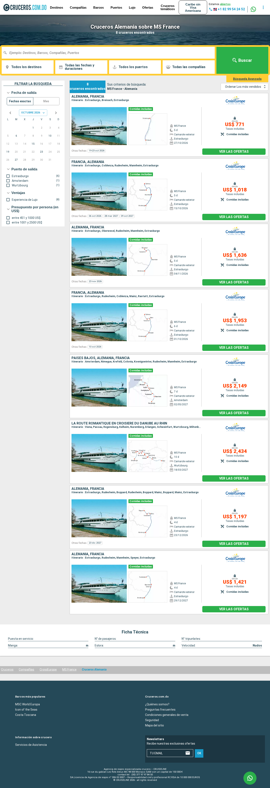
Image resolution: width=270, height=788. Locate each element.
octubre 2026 (30, 112)
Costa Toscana (25, 714)
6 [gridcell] (16, 135)
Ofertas (147, 7)
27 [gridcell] (16, 159)
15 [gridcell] (33, 143)
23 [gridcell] (41, 151)
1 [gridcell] (33, 127)
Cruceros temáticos (168, 7)
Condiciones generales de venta (166, 714)
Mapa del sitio (154, 725)
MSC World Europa (27, 704)
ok (199, 753)
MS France (69, 669)
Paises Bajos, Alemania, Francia (101, 358)
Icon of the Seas (26, 709)
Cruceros (7, 669)
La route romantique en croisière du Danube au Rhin (119, 423)
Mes (46, 101)
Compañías (26, 669)
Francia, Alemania (88, 162)
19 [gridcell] (7, 151)
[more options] (263, 7)
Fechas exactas (20, 101)
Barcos (98, 7)
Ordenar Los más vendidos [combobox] (243, 86)
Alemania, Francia (88, 96)
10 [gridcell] (50, 135)
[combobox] (109, 53)
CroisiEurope (48, 669)
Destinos (56, 7)
